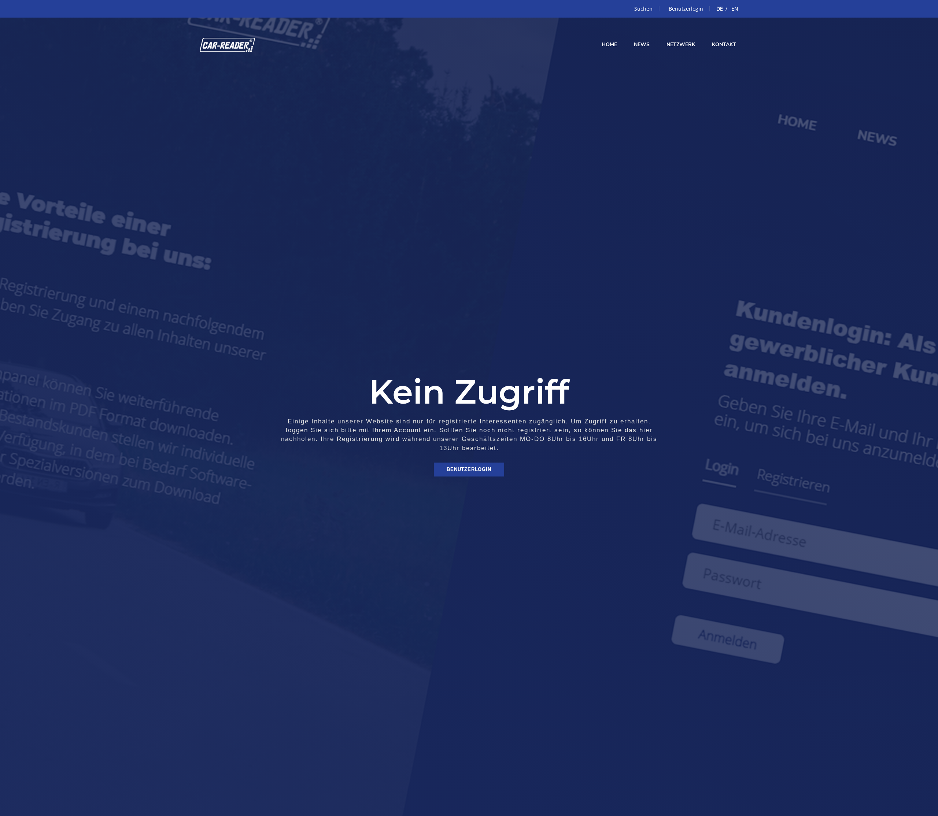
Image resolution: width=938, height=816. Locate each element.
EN (734, 8)
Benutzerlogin (686, 8)
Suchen (643, 8)
